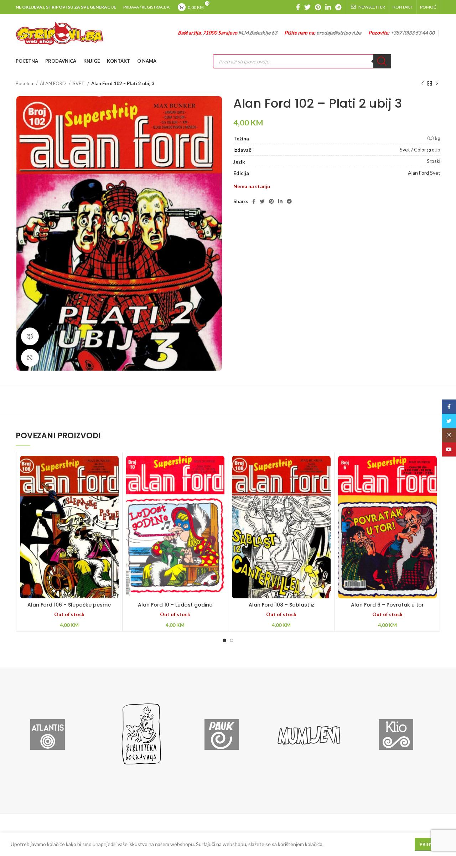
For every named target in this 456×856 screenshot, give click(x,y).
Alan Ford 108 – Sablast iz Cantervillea (281, 608)
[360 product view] (30, 336)
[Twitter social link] (307, 7)
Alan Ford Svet (424, 173)
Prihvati (430, 844)
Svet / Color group (420, 149)
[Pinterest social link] (318, 7)
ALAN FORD (53, 83)
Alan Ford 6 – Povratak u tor (387, 604)
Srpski (433, 161)
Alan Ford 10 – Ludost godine (175, 604)
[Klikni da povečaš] (30, 358)
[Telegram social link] (338, 7)
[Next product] (436, 83)
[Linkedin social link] (328, 7)
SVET (79, 83)
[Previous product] (422, 83)
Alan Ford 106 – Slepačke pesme (69, 604)
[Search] (382, 61)
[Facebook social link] (298, 7)
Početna (25, 83)
